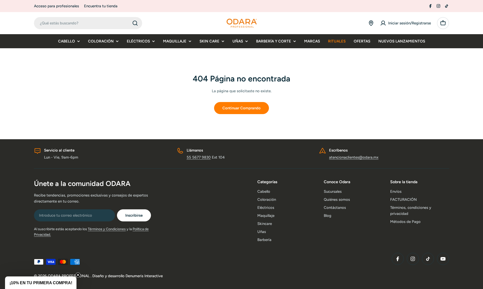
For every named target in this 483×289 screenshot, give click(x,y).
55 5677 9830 (199, 157)
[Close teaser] (77, 274)
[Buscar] (135, 23)
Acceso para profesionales (56, 6)
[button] (40, 282)
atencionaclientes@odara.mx (353, 157)
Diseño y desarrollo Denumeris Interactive (127, 276)
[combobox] (88, 23)
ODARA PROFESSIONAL (69, 276)
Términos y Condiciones (107, 229)
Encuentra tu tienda (100, 6)
